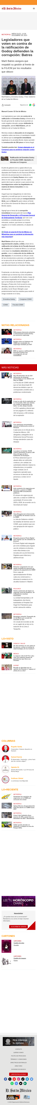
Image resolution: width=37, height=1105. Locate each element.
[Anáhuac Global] (5, 779)
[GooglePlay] (25, 1083)
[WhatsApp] (12, 1083)
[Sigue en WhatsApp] (30, 105)
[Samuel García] (5, 759)
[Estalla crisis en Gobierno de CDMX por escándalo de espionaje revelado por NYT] (7, 341)
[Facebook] (5, 1079)
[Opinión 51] (5, 769)
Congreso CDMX (26, 299)
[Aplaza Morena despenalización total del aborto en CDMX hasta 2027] (7, 806)
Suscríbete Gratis (18, 927)
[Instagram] (18, 1079)
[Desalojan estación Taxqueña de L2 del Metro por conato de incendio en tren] (7, 623)
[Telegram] (27, 1079)
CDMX (5, 305)
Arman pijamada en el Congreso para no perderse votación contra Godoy (18, 149)
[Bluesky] (31, 1079)
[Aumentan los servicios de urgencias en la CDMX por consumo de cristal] (7, 796)
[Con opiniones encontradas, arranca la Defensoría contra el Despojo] (7, 433)
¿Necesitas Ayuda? (18, 1074)
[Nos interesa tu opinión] (18, 1041)
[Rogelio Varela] (5, 749)
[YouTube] (14, 1079)
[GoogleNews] (16, 1083)
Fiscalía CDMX (18, 305)
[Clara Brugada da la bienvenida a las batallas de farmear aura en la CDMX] (7, 521)
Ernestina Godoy (9, 299)
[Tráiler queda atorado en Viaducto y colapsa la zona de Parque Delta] (7, 825)
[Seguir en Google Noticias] (33, 105)
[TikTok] (22, 1079)
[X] (9, 1079)
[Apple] (20, 1083)
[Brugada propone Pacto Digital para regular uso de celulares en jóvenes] (7, 548)
